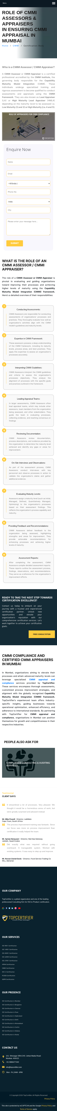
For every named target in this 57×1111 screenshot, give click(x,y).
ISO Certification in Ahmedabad (12, 1023)
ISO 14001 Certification (9, 949)
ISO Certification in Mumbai (11, 1001)
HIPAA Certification (8, 964)
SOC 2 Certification (8, 972)
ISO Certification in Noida (10, 1035)
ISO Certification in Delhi (10, 1020)
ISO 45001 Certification (9, 953)
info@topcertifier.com (14, 1067)
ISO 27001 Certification (9, 961)
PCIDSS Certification (8, 976)
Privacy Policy (49, 1099)
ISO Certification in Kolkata (11, 1031)
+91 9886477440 (12, 1062)
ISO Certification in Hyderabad (12, 1016)
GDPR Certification (8, 979)
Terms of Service (26, 1109)
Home (5, 46)
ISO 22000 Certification (9, 957)
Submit (15, 243)
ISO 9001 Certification (9, 946)
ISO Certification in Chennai (11, 1008)
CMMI (16, 46)
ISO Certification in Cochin (10, 1027)
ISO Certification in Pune (10, 1012)
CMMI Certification (8, 968)
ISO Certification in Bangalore (12, 1005)
